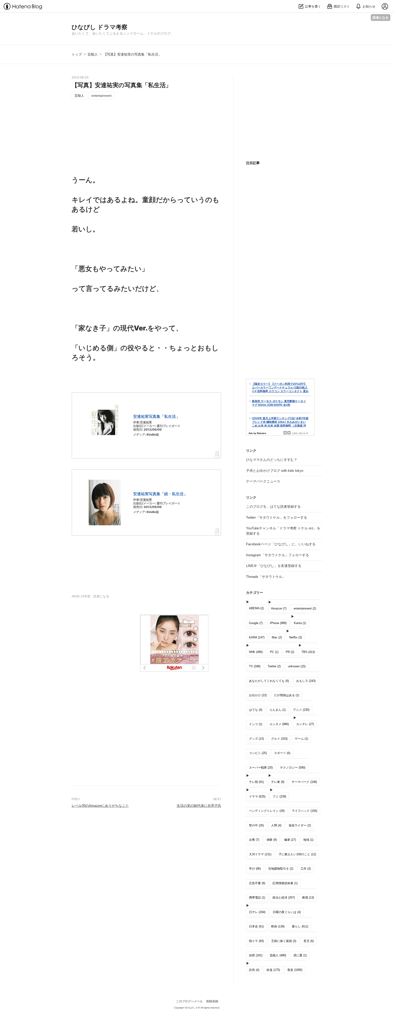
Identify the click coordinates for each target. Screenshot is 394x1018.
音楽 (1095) (294, 970)
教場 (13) (308, 897)
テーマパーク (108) (304, 782)
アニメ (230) (301, 709)
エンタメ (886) (279, 724)
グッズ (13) (256, 738)
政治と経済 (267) (283, 897)
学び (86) (255, 868)
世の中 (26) (256, 825)
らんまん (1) (278, 709)
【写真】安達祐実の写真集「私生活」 (122, 85)
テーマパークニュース (263, 481)
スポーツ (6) (282, 753)
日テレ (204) (257, 912)
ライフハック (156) (304, 810)
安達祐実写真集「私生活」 (156, 416)
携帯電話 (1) (257, 897)
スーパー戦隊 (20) (261, 767)
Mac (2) (277, 637)
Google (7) (256, 623)
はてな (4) (255, 709)
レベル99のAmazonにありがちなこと (100, 805)
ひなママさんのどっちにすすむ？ (271, 460)
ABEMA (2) (256, 608)
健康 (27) (290, 839)
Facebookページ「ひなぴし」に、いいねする (281, 544)
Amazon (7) (278, 608)
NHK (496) (256, 652)
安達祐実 (146, 422)
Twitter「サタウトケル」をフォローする (276, 517)
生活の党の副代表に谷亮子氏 (199, 805)
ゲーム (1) (301, 738)
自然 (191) (255, 955)
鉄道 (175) (273, 970)
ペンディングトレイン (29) (267, 810)
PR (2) (290, 652)
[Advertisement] (146, 137)
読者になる (381, 17)
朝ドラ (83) (256, 941)
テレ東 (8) (277, 782)
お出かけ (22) (258, 695)
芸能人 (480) (278, 955)
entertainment (101, 95)
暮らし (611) (300, 926)
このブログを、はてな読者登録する (273, 506)
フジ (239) (279, 796)
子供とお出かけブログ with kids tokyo (274, 470)
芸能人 (79, 95)
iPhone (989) (278, 623)
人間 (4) (276, 825)
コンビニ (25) (258, 753)
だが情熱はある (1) (286, 695)
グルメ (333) (279, 738)
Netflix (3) (295, 637)
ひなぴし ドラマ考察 (99, 27)
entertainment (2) (305, 608)
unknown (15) (297, 666)
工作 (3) (306, 868)
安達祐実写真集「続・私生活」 (160, 494)
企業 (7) (254, 839)
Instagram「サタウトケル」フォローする (277, 555)
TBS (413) (308, 652)
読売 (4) (254, 970)
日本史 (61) (256, 926)
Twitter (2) (274, 666)
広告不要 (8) (257, 883)
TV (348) (254, 666)
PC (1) (274, 652)
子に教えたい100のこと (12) (297, 854)
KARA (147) (256, 637)
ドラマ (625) (257, 796)
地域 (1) (308, 839)
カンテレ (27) (305, 724)
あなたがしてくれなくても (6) (269, 681)
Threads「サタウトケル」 (266, 577)
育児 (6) (308, 941)
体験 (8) (272, 839)
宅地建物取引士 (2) (280, 868)
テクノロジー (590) (292, 767)
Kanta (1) (300, 623)
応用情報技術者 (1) (285, 883)
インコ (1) (255, 724)
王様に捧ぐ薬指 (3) (283, 941)
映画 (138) (278, 926)
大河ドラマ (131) (260, 854)
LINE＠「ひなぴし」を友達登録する (273, 566)
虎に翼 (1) (300, 955)
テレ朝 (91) (256, 782)
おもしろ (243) (306, 681)
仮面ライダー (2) (300, 825)
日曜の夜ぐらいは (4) (287, 912)
